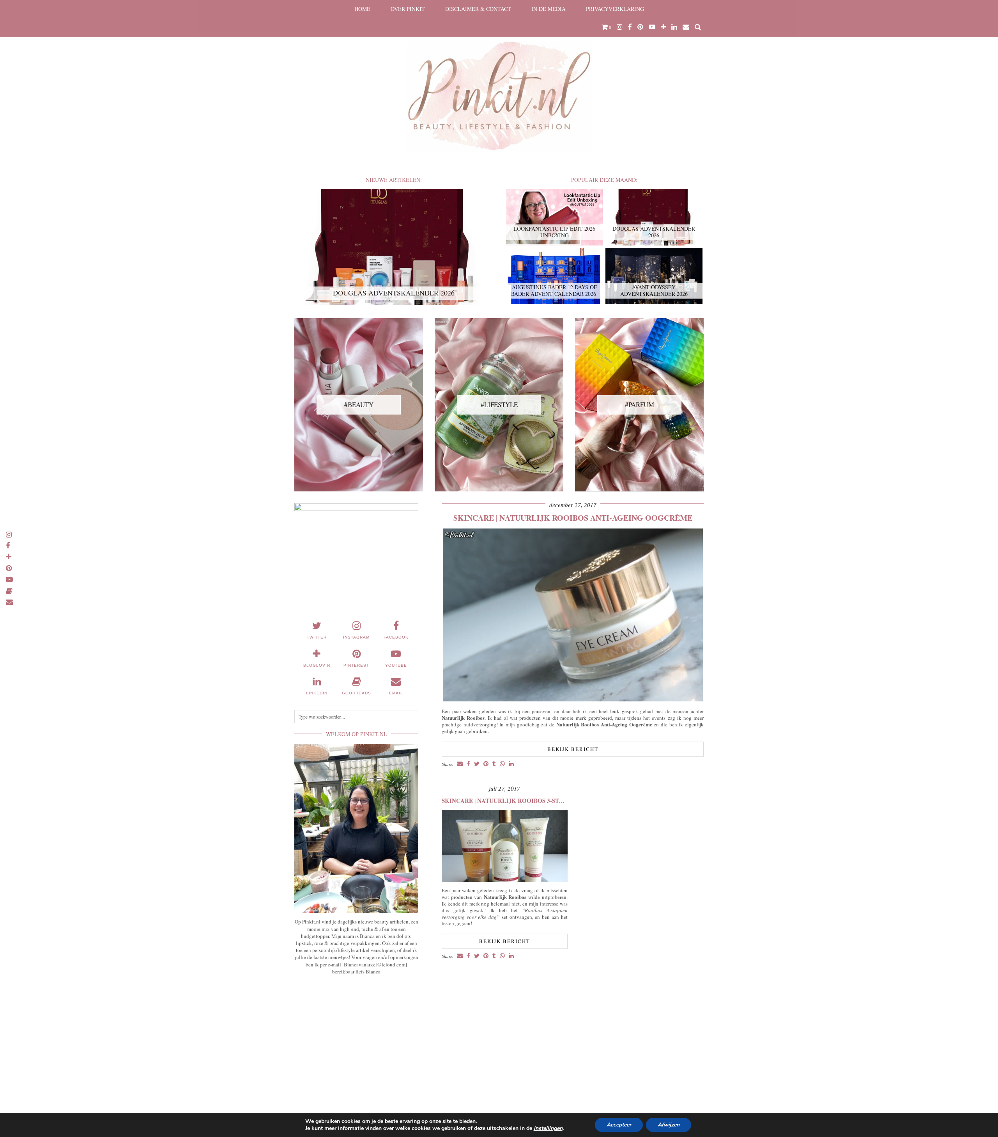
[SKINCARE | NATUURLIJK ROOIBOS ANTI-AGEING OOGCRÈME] (573, 699)
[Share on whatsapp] (502, 764)
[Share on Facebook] (468, 764)
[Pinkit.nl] (499, 81)
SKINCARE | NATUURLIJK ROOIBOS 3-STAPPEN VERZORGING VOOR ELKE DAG (557, 800)
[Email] (686, 27)
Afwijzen (668, 1124)
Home (362, 8)
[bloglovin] (663, 27)
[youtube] (652, 27)
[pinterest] (640, 27)
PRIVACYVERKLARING (615, 8)
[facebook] (630, 27)
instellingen (548, 1128)
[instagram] (620, 27)
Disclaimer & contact (478, 8)
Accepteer (619, 1124)
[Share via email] (460, 764)
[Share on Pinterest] (485, 764)
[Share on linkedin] (511, 764)
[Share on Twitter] (476, 764)
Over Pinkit (408, 8)
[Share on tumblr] (494, 764)
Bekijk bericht (572, 749)
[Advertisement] (356, 1038)
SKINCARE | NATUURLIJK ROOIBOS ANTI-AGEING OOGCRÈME (572, 517)
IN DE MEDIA (548, 8)
